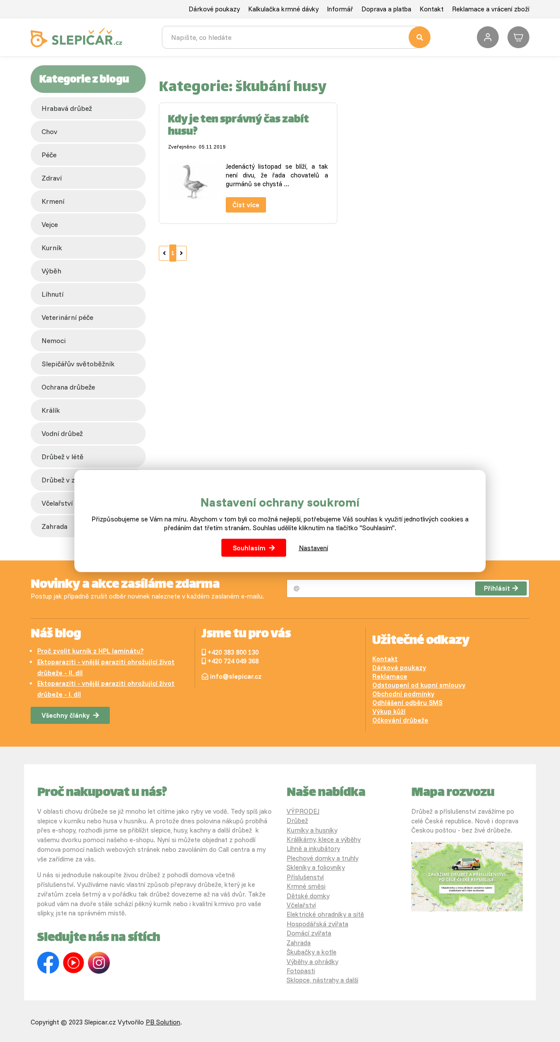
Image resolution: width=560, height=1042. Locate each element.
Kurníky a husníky (312, 830)
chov (49, 131)
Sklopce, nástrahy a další (322, 980)
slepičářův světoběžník (78, 363)
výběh (51, 270)
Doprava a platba (386, 9)
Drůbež (297, 820)
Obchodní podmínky (403, 694)
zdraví (52, 178)
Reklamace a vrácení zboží (490, 9)
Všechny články (66, 715)
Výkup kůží (389, 711)
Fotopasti (301, 971)
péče (49, 154)
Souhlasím (249, 547)
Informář (340, 9)
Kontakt (432, 9)
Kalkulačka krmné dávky (283, 9)
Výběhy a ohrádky (312, 961)
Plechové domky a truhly (322, 858)
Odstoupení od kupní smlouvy (419, 685)
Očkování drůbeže (400, 720)
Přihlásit (497, 588)
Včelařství (301, 905)
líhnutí (52, 294)
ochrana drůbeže (68, 387)
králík (51, 410)
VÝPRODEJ (303, 811)
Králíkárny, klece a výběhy (323, 839)
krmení (53, 201)
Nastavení (313, 547)
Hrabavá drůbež (67, 108)
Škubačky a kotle (311, 952)
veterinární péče (67, 317)
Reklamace (389, 676)
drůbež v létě (63, 456)
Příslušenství (305, 877)
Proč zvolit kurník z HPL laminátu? (90, 651)
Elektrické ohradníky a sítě (325, 914)
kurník (52, 247)
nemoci (54, 340)
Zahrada (299, 943)
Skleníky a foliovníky (316, 867)
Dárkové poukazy (214, 9)
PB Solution (163, 1022)
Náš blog (56, 634)
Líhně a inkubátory (313, 848)
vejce (50, 224)
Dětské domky (308, 896)
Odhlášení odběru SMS (407, 702)
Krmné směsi (306, 886)
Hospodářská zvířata (317, 924)
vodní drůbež (62, 433)
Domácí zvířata (309, 933)
